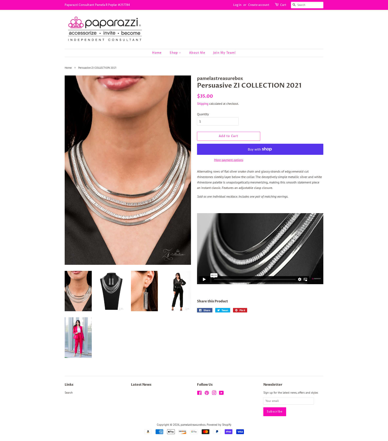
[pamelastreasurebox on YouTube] (221, 393)
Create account (258, 5)
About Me (197, 53)
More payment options (228, 160)
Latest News (141, 384)
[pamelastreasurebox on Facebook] (199, 393)
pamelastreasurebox (193, 424)
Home (157, 53)
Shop (174, 53)
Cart (283, 5)
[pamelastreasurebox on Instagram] (214, 393)
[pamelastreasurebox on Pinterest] (207, 393)
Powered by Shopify (219, 424)
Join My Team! (224, 53)
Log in (237, 5)
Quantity (203, 114)
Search (69, 392)
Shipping (202, 104)
